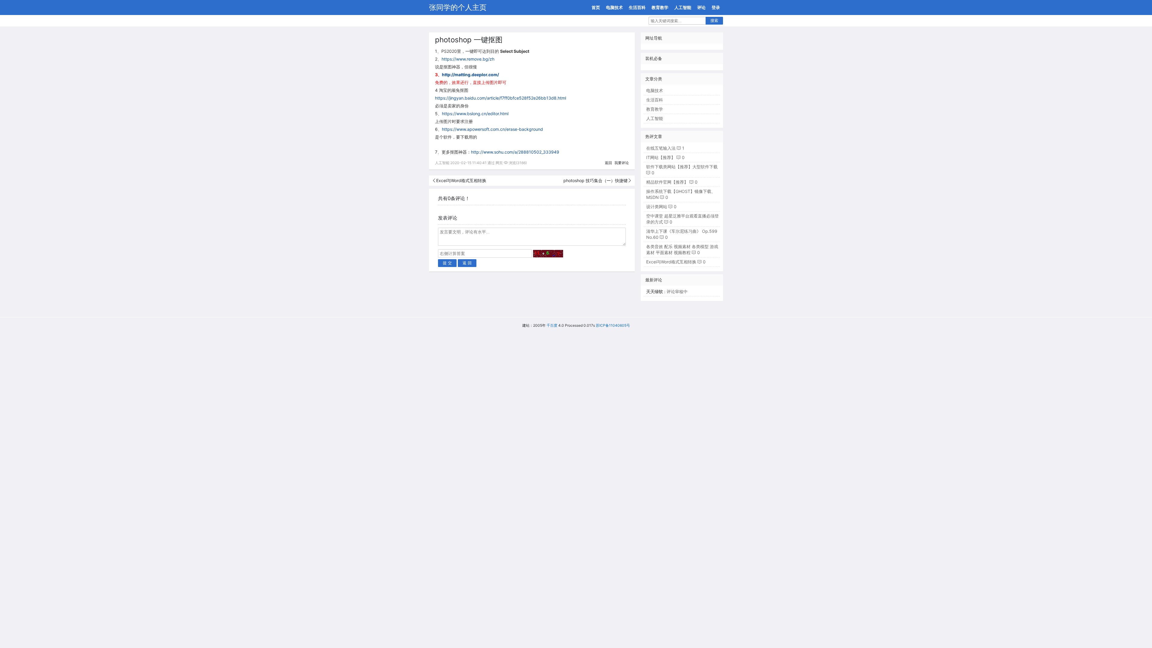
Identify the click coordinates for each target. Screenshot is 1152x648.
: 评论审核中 (667, 291)
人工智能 (682, 7)
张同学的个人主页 (458, 7)
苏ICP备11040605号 (613, 325)
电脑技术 (614, 7)
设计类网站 (656, 206)
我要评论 (621, 162)
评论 (701, 7)
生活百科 (637, 7)
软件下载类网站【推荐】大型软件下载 (682, 166)
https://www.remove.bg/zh (468, 59)
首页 (596, 7)
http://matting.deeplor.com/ (470, 74)
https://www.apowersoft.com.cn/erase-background (492, 129)
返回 (608, 162)
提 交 (447, 263)
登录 (716, 7)
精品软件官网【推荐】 (667, 181)
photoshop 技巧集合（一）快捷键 (595, 180)
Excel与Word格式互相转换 (461, 180)
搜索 (714, 20)
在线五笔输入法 (661, 148)
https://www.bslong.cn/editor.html (475, 113)
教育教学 (660, 7)
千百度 (552, 325)
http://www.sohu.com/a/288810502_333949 (515, 151)
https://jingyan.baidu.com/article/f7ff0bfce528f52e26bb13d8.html (500, 97)
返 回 (467, 263)
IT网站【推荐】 (660, 157)
